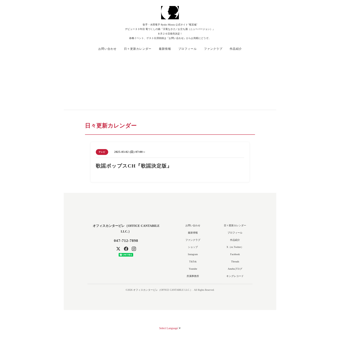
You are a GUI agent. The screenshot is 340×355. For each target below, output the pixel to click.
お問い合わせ (107, 48)
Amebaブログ (235, 269)
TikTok (193, 261)
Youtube (193, 269)
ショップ (193, 247)
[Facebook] (126, 249)
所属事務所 (193, 276)
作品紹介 (236, 48)
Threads (235, 261)
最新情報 (165, 48)
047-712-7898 (126, 240)
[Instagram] (134, 249)
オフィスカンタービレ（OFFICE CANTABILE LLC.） (162, 290)
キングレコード (235, 276)
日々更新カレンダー (138, 48)
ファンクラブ (213, 48)
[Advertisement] (191, 79)
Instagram (193, 254)
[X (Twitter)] (118, 249)
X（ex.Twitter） (234, 247)
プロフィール (187, 48)
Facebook (235, 254)
